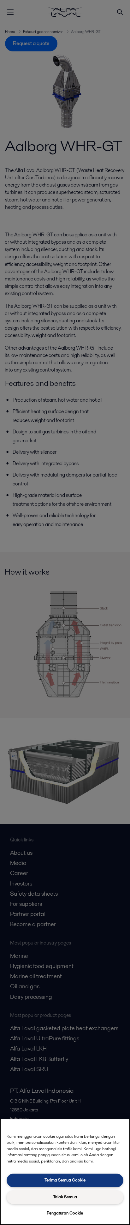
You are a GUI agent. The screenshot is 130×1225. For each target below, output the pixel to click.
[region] (65, 1172)
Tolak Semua (65, 1197)
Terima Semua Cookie (65, 1180)
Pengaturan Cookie (65, 1213)
